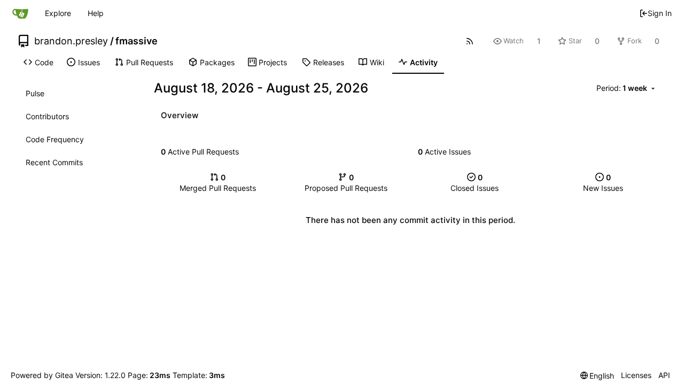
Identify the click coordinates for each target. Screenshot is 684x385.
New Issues (603, 182)
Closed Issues (474, 182)
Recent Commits (54, 162)
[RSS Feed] (469, 41)
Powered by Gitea (42, 375)
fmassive (136, 41)
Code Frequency (55, 139)
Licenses (636, 375)
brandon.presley (71, 41)
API (664, 375)
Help (96, 13)
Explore (58, 13)
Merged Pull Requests (218, 182)
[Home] (20, 13)
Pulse (35, 93)
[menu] (627, 88)
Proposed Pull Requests (346, 182)
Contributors (47, 116)
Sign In (660, 13)
